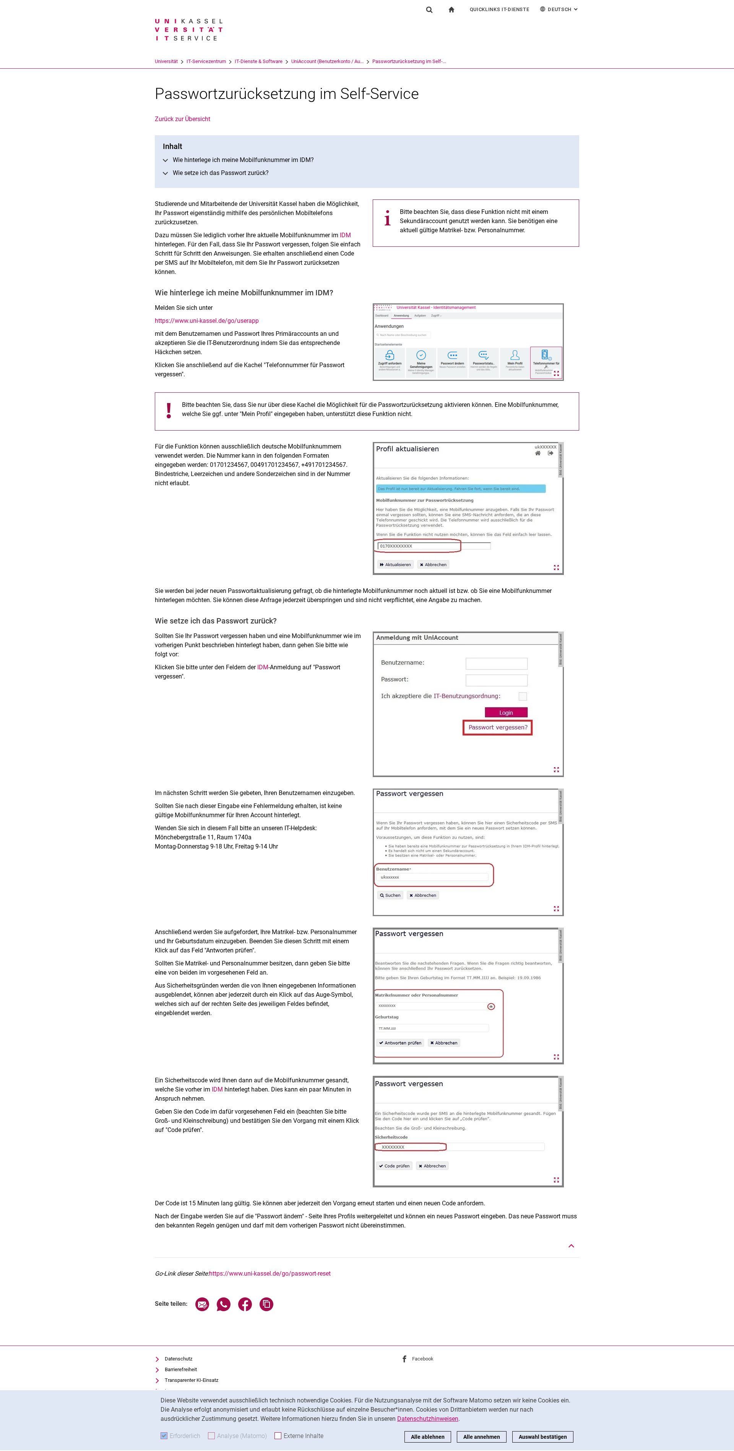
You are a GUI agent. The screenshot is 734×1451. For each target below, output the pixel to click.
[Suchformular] (429, 9)
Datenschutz (178, 1359)
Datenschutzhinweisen (427, 1418)
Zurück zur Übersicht (182, 119)
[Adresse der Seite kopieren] (266, 1309)
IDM (345, 235)
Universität (166, 61)
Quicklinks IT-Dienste (499, 9)
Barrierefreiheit (181, 1369)
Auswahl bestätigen (543, 1437)
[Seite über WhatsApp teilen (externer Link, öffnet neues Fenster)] (224, 1309)
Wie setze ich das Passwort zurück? (221, 173)
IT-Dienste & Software (259, 61)
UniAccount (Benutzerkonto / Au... (327, 61)
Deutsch (563, 9)
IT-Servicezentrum (206, 61)
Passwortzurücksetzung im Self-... (409, 61)
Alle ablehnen (428, 1437)
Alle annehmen (481, 1437)
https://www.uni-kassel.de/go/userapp (207, 320)
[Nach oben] (571, 1245)
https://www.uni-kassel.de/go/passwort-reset (270, 1273)
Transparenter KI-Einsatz (191, 1380)
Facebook (423, 1359)
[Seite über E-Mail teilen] (202, 1309)
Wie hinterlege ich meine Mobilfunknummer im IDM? (243, 160)
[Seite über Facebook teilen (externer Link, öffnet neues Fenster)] (245, 1309)
